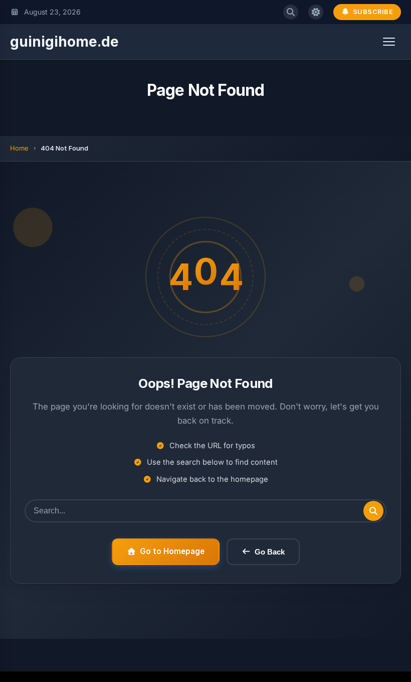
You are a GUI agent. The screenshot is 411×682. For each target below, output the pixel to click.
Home (19, 148)
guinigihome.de (64, 41)
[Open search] (290, 12)
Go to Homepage (172, 551)
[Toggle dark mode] (315, 12)
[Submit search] (373, 511)
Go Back (270, 552)
